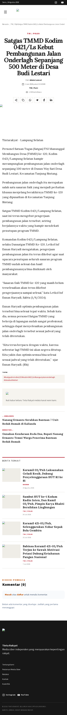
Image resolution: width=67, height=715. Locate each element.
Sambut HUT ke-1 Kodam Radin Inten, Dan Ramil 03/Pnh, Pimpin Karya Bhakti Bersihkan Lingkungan (43, 502)
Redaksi (5, 674)
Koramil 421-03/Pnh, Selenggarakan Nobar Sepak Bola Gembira (43, 527)
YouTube (25, 695)
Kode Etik (6, 684)
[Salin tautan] (23, 100)
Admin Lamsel (36, 80)
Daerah (26, 485)
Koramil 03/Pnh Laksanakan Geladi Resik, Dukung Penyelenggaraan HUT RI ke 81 (43, 475)
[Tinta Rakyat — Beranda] (33, 12)
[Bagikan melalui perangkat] (16, 100)
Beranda (5, 24)
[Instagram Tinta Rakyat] (56, 2)
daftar (20, 594)
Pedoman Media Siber (11, 669)
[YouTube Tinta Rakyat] (62, 2)
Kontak (5, 679)
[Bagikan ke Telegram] (37, 100)
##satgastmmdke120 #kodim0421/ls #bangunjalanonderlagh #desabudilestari (29, 379)
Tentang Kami (8, 664)
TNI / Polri (14, 24)
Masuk (8, 594)
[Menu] (5, 12)
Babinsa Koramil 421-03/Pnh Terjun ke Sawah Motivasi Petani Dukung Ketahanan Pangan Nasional (43, 551)
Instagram (10, 695)
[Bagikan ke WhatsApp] (30, 100)
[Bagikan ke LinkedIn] (51, 100)
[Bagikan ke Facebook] (44, 100)
